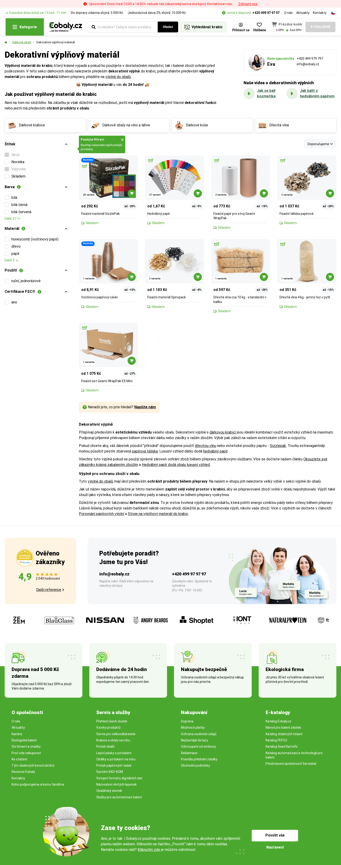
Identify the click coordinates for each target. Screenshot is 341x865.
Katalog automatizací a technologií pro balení (294, 755)
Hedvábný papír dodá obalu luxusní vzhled (176, 464)
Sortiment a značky (26, 746)
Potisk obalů (105, 746)
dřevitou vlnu (205, 445)
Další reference (48, 589)
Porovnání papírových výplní (101, 514)
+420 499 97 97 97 (266, 13)
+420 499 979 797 (310, 58)
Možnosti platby (193, 727)
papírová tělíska (145, 451)
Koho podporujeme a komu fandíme (38, 784)
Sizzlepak (278, 445)
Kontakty (319, 13)
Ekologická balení (24, 740)
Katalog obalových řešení (284, 734)
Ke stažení (19, 759)
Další (10, 218)
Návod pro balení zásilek (283, 727)
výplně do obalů (118, 77)
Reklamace (189, 753)
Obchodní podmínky (195, 765)
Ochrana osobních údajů (198, 734)
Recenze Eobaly (23, 772)
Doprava (187, 721)
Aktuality (302, 13)
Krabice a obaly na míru (113, 740)
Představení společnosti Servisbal (291, 763)
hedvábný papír (215, 451)
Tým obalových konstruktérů (33, 765)
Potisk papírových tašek (114, 765)
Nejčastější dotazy (194, 740)
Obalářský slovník (109, 791)
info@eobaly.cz (308, 64)
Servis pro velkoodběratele (115, 734)
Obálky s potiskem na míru (115, 759)
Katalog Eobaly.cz (278, 721)
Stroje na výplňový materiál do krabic (158, 514)
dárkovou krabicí (222, 432)
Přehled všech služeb (111, 721)
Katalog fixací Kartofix (282, 746)
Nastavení (275, 847)
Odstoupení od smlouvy (198, 746)
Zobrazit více (247, 4)
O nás (288, 13)
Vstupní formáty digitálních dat (119, 778)
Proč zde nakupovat (26, 753)
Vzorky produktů (108, 727)
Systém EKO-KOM (109, 772)
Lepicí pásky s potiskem (114, 753)
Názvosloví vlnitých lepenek (116, 784)
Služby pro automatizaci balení (119, 797)
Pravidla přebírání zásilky (199, 759)
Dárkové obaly (21, 42)
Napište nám (145, 407)
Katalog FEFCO (276, 740)
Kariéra (17, 734)
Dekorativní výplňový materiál (55, 42)
